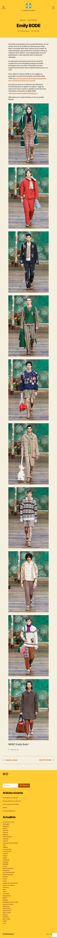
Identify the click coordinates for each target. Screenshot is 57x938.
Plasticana (11, 934)
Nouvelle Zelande (8, 904)
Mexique (5, 900)
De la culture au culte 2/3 (10, 797)
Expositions (6, 870)
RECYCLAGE (6, 919)
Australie (5, 830)
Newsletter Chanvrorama (10, 902)
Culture (5, 855)
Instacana (6, 887)
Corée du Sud (7, 851)
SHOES (5, 921)
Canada (5, 841)
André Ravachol (25, 31)
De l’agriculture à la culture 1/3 (12, 801)
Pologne (5, 915)
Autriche (5, 832)
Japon (5, 891)
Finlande (5, 877)
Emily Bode (6, 860)
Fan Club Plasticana (9, 872)
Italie (4, 889)
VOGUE (5, 807)
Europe (5, 866)
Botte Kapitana (7, 836)
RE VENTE (6, 917)
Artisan (5, 828)
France (5, 879)
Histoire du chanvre (9, 885)
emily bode (13, 749)
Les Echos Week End (9, 811)
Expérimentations (8, 868)
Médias (5, 898)
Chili (4, 845)
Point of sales (7, 912)
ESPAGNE (5, 864)
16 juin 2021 (36, 31)
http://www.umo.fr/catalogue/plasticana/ (22, 93)
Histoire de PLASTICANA (10, 883)
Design (5, 858)
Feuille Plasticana (8, 874)
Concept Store (7, 849)
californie (5, 839)
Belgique (5, 834)
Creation (23, 20)
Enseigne (5, 862)
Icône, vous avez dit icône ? (11, 804)
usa (17, 749)
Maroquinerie (7, 896)
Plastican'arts (32, 20)
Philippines (6, 906)
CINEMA (5, 847)
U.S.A (4, 923)
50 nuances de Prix (8, 822)
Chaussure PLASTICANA (10, 843)
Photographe (7, 908)
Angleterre (6, 826)
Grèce (5, 881)
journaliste (6, 893)
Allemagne (6, 824)
